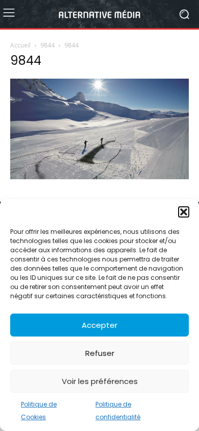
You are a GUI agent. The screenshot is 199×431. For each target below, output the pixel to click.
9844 (47, 45)
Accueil (20, 45)
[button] (184, 212)
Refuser (99, 353)
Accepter (99, 325)
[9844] (99, 177)
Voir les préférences (100, 381)
